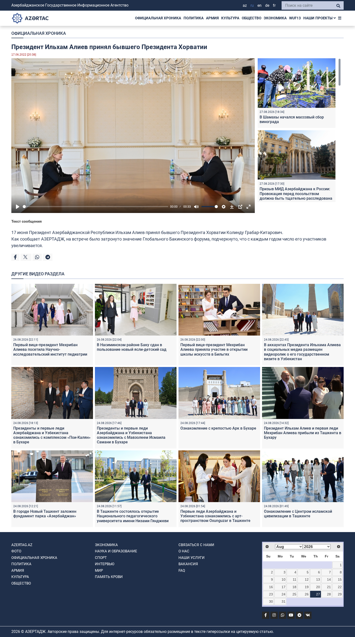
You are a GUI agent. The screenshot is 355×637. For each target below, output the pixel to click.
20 (318, 587)
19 (307, 587)
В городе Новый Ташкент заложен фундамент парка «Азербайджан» (44, 513)
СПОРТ (101, 558)
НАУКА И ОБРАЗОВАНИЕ (116, 551)
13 (318, 579)
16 (271, 587)
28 (329, 594)
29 (340, 594)
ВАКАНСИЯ (188, 564)
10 (283, 579)
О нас (183, 551)
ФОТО (16, 551)
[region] (299, 130)
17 (283, 587)
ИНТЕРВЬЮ (104, 564)
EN (259, 5)
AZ (245, 5)
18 (294, 587)
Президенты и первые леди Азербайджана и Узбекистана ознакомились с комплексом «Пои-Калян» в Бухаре (52, 435)
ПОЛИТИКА (194, 18)
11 (294, 579)
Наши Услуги (191, 558)
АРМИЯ (212, 18)
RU (252, 5)
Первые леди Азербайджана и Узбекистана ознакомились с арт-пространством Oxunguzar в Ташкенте (215, 516)
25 (294, 594)
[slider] (95, 206)
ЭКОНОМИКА (275, 18)
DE (267, 5)
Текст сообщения (26, 221)
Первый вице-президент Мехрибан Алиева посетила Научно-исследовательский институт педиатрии (50, 349)
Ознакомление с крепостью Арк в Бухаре (218, 428)
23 (271, 594)
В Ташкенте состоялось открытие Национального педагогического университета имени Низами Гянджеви (133, 516)
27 (318, 594)
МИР (99, 570)
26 (307, 594)
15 (340, 579)
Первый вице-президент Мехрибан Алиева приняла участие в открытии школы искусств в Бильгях (214, 349)
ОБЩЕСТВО (251, 18)
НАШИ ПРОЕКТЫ (318, 18)
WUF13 (295, 18)
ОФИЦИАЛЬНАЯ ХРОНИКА (158, 18)
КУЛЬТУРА (230, 18)
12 (307, 579)
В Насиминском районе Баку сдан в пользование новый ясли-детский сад (131, 347)
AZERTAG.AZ (21, 545)
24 (283, 594)
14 (329, 579)
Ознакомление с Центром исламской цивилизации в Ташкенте (298, 513)
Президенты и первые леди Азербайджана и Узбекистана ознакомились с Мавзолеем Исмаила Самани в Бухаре (131, 435)
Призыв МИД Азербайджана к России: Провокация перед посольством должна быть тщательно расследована (296, 193)
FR (274, 5)
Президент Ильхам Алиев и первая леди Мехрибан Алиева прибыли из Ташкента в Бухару (302, 433)
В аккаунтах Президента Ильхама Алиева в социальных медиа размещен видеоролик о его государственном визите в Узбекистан (302, 352)
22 (340, 587)
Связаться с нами (196, 545)
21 (329, 587)
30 (271, 601)
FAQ (181, 570)
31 (283, 601)
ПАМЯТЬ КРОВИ (109, 577)
